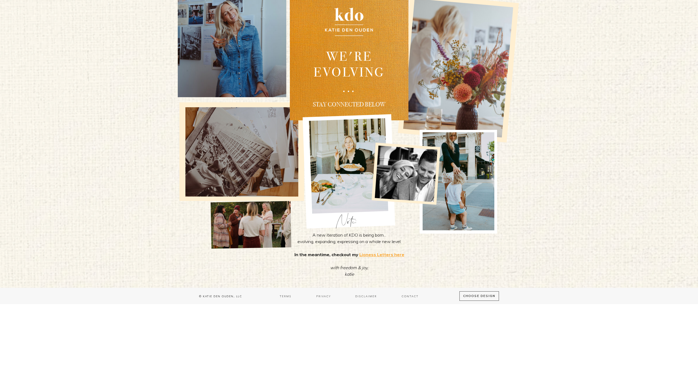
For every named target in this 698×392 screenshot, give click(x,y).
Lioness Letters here (381, 254)
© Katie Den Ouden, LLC (220, 296)
